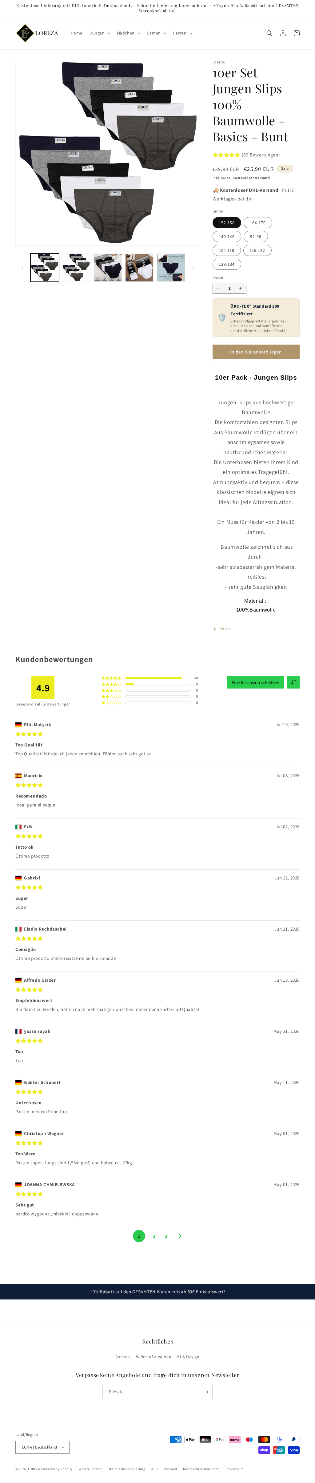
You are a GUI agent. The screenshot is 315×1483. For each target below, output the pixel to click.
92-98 (255, 236)
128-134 (227, 264)
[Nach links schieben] (22, 267)
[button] (99, 32)
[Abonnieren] (206, 1392)
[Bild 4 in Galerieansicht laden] (139, 267)
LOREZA (34, 1469)
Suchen (122, 1357)
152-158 (227, 222)
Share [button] (225, 629)
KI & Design (188, 1357)
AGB (154, 1469)
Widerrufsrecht (91, 1469)
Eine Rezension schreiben (255, 682)
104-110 (226, 250)
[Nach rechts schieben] (193, 267)
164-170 (258, 222)
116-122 (257, 250)
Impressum (234, 1469)
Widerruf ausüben (154, 1357)
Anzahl (218, 278)
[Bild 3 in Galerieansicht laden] (108, 267)
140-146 (227, 236)
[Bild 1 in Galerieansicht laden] (44, 267)
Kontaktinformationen (201, 1469)
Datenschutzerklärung (127, 1469)
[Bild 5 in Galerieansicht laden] (171, 267)
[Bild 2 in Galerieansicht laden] (76, 267)
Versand (170, 1469)
